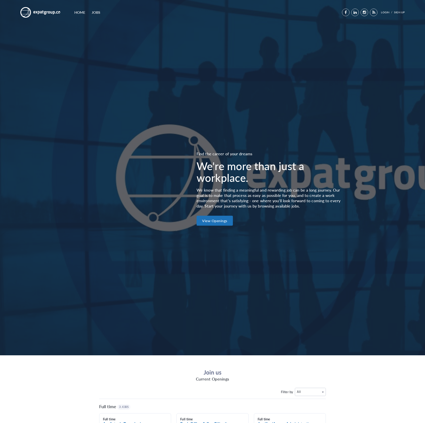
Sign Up (399, 12)
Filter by (287, 392)
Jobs (96, 12)
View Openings (214, 221)
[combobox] (310, 392)
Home (79, 12)
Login (385, 12)
